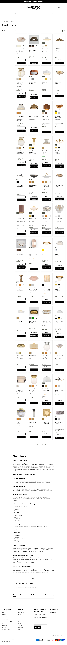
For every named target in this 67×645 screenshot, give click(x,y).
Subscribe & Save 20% (37, 1)
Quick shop (21, 59)
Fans (38, 13)
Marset (30, 324)
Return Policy (5, 618)
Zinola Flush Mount (45, 253)
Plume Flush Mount (58, 288)
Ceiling (14, 13)
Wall (20, 13)
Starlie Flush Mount (19, 322)
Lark (43, 391)
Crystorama (57, 119)
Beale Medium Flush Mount (46, 389)
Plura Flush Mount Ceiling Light (20, 254)
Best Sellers (59, 13)
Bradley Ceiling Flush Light (20, 117)
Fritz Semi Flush (33, 116)
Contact (3, 614)
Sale (33, 16)
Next (45, 444)
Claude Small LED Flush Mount (46, 423)
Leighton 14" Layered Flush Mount (33, 289)
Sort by (17, 30)
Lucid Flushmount (19, 423)
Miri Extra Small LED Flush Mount (46, 288)
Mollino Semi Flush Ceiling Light (45, 187)
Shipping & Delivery (6, 620)
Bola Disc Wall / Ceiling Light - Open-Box (33, 254)
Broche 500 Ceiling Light (58, 117)
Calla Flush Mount (32, 151)
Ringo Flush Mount (32, 322)
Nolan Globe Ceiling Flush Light (19, 152)
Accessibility (4, 625)
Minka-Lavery (45, 255)
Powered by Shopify (6, 641)
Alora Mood (44, 84)
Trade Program (27, 1)
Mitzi (56, 84)
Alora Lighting (45, 51)
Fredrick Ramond (46, 290)
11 (42, 444)
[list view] (64, 31)
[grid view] (63, 31)
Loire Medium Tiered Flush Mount (58, 220)
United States (58, 635)
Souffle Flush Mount (32, 83)
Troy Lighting (58, 51)
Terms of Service (6, 629)
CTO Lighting (19, 425)
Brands (44, 13)
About (3, 612)
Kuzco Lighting (45, 119)
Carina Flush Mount (45, 151)
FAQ (3, 623)
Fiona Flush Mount (58, 151)
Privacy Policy (5, 627)
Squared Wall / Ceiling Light (20, 186)
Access (17, 187)
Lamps (25, 13)
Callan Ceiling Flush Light (32, 389)
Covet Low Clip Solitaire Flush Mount (20, 390)
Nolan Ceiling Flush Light (19, 83)
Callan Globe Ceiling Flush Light (45, 357)
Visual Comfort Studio (21, 221)
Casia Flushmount (32, 49)
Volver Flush (32, 422)
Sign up (37, 627)
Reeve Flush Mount (32, 219)
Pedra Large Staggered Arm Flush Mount (59, 390)
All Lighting (7, 13)
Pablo (30, 255)
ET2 (30, 84)
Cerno (30, 51)
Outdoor (32, 13)
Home (3, 21)
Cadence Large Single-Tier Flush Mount (46, 323)
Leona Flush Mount (58, 83)
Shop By (51, 13)
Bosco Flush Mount (45, 117)
